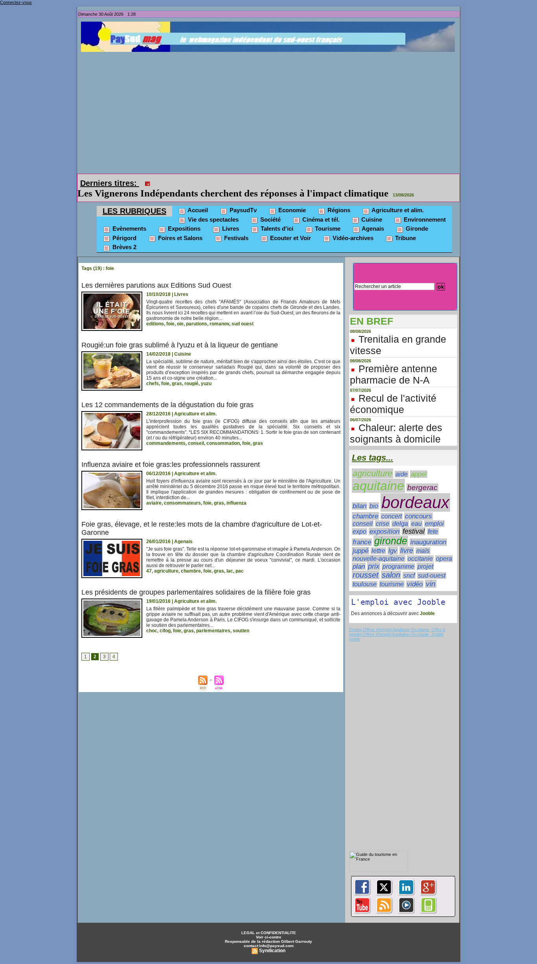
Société (270, 208)
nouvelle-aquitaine (379, 547)
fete (433, 520)
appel (419, 463)
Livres (230, 217)
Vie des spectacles (212, 208)
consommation (223, 432)
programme (398, 555)
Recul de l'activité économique (393, 393)
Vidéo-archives (352, 227)
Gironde (416, 217)
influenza (236, 492)
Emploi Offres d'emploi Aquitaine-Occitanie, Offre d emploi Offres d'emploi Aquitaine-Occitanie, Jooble (397, 621)
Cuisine (371, 208)
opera (444, 547)
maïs (423, 539)
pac (239, 560)
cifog (165, 619)
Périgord (123, 227)
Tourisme (326, 217)
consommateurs (182, 492)
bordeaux (415, 491)
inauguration (428, 531)
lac (229, 560)
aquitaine (378, 475)
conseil (196, 432)
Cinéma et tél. (320, 208)
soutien (241, 619)
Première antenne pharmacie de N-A (393, 363)
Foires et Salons (179, 227)
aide (401, 463)
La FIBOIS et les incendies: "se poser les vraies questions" (276, 182)
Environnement (424, 208)
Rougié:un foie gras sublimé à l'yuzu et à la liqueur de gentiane (179, 334)
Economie (291, 199)
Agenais (372, 217)
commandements (166, 432)
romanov (219, 313)
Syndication (272, 939)
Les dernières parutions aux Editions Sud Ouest (156, 274)
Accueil (197, 199)
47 (149, 560)
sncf (409, 564)
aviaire (154, 492)
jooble (354, 628)
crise (382, 512)
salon (391, 564)
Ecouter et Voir (289, 227)
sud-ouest (431, 564)
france (362, 531)
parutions (196, 313)
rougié (191, 372)
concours (418, 505)
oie (180, 313)
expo (359, 520)
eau (416, 512)
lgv (392, 540)
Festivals (235, 227)
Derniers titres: (109, 183)
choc (151, 619)
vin (431, 573)
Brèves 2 (123, 236)
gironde (390, 530)
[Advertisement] (270, 111)
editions (155, 313)
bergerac (422, 476)
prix (373, 555)
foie (170, 313)
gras (177, 372)
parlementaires (213, 619)
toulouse (365, 573)
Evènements (128, 217)
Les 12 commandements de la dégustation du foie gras (167, 394)
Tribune (405, 227)
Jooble (427, 602)
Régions (338, 199)
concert (391, 505)
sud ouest (243, 313)
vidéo (415, 573)
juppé (360, 540)
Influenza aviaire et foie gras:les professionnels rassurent (170, 453)
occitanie (420, 547)
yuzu (206, 372)
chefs (152, 372)
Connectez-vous (16, 2)
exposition (384, 520)
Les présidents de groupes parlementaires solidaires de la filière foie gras (196, 581)
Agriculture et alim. (397, 199)
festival (414, 520)
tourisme (392, 573)
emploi (434, 512)
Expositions (183, 217)
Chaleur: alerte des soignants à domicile (396, 422)
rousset (366, 564)
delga (400, 512)
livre (406, 540)
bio (374, 494)
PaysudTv (242, 199)
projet (425, 555)
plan (359, 555)
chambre (191, 560)
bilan (359, 495)
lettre (378, 539)
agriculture (166, 560)
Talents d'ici (276, 217)
